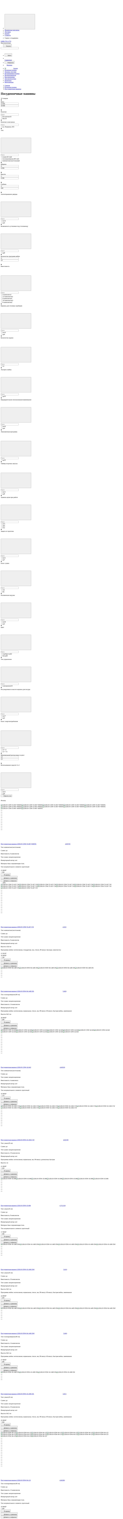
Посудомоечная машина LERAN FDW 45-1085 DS (17, 1394)
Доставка (8, 32)
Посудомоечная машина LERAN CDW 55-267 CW (17, 927)
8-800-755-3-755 (6, 41)
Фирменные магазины (12, 30)
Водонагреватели (10, 75)
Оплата (7, 33)
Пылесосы (8, 80)
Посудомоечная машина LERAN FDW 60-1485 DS (17, 991)
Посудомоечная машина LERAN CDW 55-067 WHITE (18, 844)
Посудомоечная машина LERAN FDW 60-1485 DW (17, 1333)
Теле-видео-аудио (10, 79)
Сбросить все (7, 796)
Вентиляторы (9, 82)
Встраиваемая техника (12, 73)
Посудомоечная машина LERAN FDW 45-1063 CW (17, 1140)
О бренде (8, 35)
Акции (15, 68)
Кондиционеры (10, 77)
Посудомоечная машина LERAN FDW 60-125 (16, 1480)
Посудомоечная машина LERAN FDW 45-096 (16, 1205)
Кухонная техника (11, 70)
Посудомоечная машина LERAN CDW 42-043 (16, 1067)
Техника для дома (10, 72)
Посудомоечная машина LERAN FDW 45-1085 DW (17, 1269)
